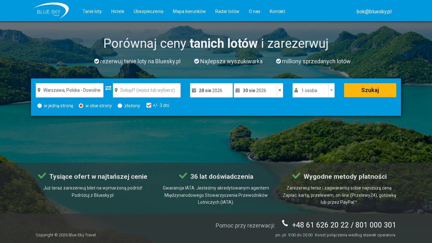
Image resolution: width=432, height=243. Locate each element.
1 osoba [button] (309, 90)
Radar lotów (227, 11)
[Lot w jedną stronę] (280, 90)
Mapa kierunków (189, 11)
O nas (254, 11)
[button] (374, 12)
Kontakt (277, 11)
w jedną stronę (58, 105)
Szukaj (370, 90)
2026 (210, 90)
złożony (132, 105)
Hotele (117, 11)
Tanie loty (92, 11)
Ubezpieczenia (149, 11)
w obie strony (98, 105)
